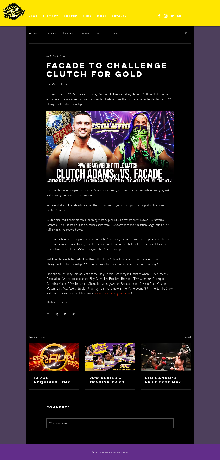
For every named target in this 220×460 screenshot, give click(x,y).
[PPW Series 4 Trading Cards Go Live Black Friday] (110, 357)
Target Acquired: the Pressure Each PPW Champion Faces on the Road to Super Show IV (53, 380)
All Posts (33, 33)
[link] (187, 15)
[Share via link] (73, 314)
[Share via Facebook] (48, 314)
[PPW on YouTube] (179, 16)
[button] (186, 33)
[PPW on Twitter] (172, 16)
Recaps (99, 33)
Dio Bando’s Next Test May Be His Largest (164, 380)
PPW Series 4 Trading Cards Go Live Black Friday (108, 380)
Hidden (114, 33)
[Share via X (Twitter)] (56, 314)
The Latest (50, 33)
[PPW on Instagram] (165, 16)
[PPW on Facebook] (159, 16)
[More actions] (171, 56)
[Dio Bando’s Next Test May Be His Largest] (166, 357)
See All (187, 337)
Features (68, 33)
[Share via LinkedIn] (65, 314)
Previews (84, 33)
